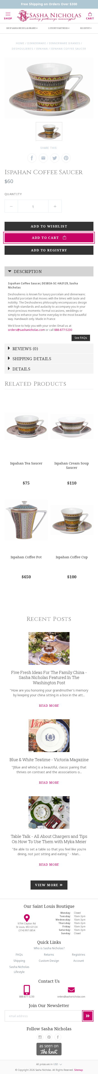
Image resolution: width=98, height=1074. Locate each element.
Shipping (19, 961)
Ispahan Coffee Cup (72, 557)
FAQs (19, 955)
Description (27, 271)
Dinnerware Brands (64, 43)
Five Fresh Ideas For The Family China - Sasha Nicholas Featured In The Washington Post (49, 677)
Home (20, 43)
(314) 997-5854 (27, 930)
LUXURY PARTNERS (58, 28)
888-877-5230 (63, 330)
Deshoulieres (22, 48)
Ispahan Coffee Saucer (68, 48)
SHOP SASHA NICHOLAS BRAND (21, 28)
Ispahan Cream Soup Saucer (71, 465)
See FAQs (81, 338)
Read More (49, 705)
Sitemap (78, 1069)
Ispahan (42, 48)
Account (78, 961)
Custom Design (49, 961)
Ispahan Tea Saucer (26, 463)
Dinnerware (36, 43)
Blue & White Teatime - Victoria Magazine (49, 759)
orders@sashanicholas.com (26, 330)
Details (21, 369)
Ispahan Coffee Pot (26, 557)
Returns (49, 955)
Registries (78, 955)
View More (47, 885)
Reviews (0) (24, 348)
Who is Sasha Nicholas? (49, 948)
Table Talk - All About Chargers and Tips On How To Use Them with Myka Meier (49, 839)
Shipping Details (31, 358)
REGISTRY (85, 28)
